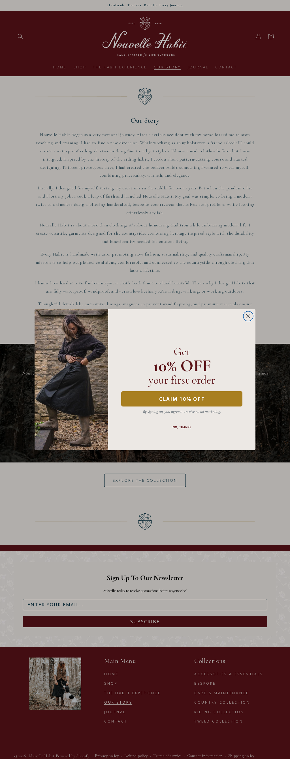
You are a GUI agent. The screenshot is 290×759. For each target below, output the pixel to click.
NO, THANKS (181, 427)
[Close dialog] (248, 316)
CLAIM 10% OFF (181, 399)
